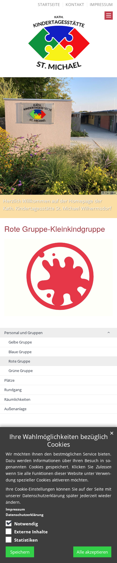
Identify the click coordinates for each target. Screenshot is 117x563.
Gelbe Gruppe (20, 342)
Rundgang (13, 389)
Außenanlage (15, 408)
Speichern (20, 552)
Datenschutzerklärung (24, 514)
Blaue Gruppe (20, 351)
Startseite (49, 4)
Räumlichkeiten (17, 399)
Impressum (101, 4)
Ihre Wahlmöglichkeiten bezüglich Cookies (58, 440)
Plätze (9, 380)
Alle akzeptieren (92, 552)
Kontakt (75, 4)
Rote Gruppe (19, 361)
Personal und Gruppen (23, 332)
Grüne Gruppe (21, 370)
